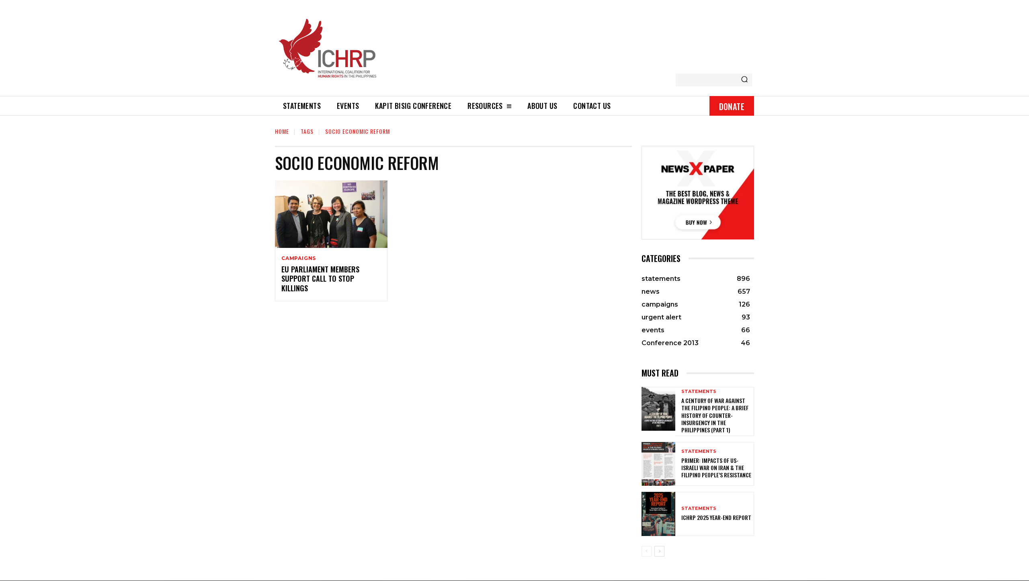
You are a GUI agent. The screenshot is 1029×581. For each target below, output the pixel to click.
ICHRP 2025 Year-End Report (716, 517)
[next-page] (659, 551)
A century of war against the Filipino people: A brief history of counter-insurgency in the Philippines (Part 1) (714, 415)
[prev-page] (647, 551)
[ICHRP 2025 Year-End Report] (658, 514)
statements (698, 391)
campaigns (298, 258)
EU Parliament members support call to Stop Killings (320, 278)
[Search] (744, 80)
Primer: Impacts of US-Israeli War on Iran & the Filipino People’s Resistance (716, 467)
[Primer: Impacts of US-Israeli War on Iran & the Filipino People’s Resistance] (658, 464)
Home (282, 131)
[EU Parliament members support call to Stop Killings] (331, 214)
